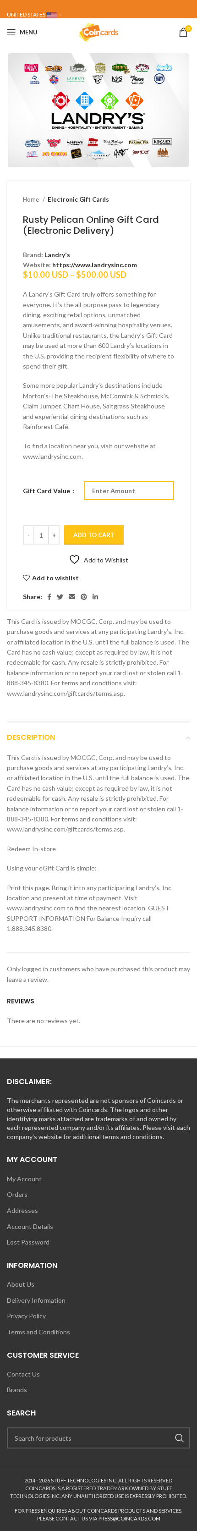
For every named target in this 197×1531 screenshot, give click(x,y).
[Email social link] (72, 597)
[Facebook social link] (49, 597)
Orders (17, 1194)
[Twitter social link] (60, 597)
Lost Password (28, 1242)
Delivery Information (36, 1300)
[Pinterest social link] (84, 597)
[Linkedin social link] (95, 597)
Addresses (22, 1210)
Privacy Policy (26, 1316)
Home (31, 199)
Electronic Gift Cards (78, 199)
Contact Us (23, 1374)
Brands (17, 1389)
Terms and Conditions (38, 1332)
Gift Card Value (47, 491)
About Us (20, 1284)
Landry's (57, 255)
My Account (24, 1179)
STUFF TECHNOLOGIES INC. (84, 1480)
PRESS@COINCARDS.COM (129, 1518)
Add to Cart (94, 535)
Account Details (30, 1226)
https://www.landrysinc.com (94, 265)
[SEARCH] (179, 1437)
